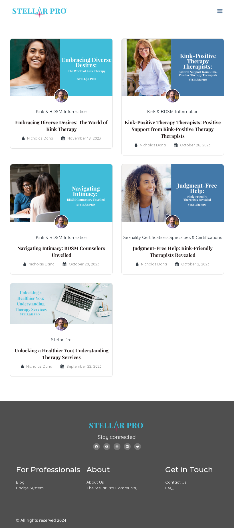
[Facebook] (96, 446)
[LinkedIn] (127, 446)
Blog (20, 482)
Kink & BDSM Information (61, 111)
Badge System (30, 487)
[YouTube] (106, 446)
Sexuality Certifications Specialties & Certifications (172, 237)
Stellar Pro (61, 339)
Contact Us (176, 482)
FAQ (169, 487)
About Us (95, 482)
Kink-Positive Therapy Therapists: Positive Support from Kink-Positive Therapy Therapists (173, 129)
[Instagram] (117, 446)
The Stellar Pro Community (111, 487)
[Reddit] (137, 446)
